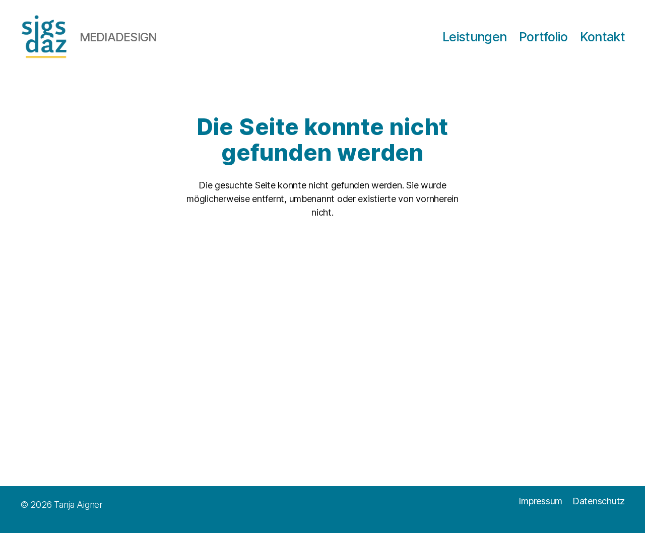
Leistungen (474, 36)
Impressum (540, 501)
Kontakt (602, 36)
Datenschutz (598, 501)
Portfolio (543, 36)
